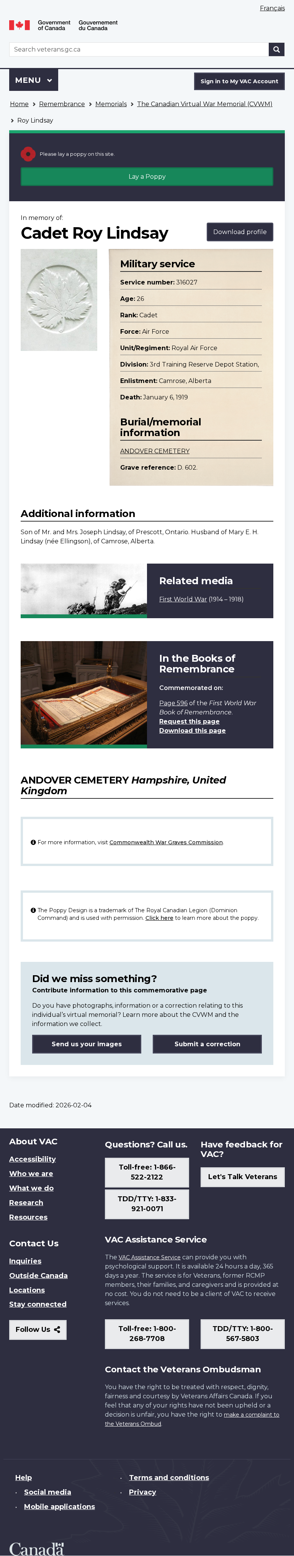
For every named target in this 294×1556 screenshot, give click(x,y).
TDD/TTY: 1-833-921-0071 (147, 1204)
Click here (159, 918)
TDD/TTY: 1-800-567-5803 (242, 1334)
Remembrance (62, 104)
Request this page (189, 721)
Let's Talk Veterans (242, 1177)
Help (23, 1478)
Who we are (31, 1174)
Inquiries (25, 1261)
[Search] (277, 49)
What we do (31, 1188)
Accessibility (32, 1159)
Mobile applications (59, 1507)
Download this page (192, 730)
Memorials (111, 104)
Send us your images (87, 1044)
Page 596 (173, 703)
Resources (28, 1217)
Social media (47, 1492)
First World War (183, 599)
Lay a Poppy (147, 176)
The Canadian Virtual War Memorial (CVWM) (205, 104)
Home (19, 104)
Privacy (142, 1492)
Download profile (240, 232)
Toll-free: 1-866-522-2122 (147, 1172)
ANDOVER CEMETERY (154, 451)
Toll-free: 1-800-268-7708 (147, 1334)
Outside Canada (38, 1276)
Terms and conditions (169, 1478)
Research (26, 1203)
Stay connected (38, 1304)
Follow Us (41, 1332)
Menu (29, 80)
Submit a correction (207, 1044)
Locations (27, 1290)
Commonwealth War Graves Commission (166, 842)
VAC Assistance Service (150, 1257)
